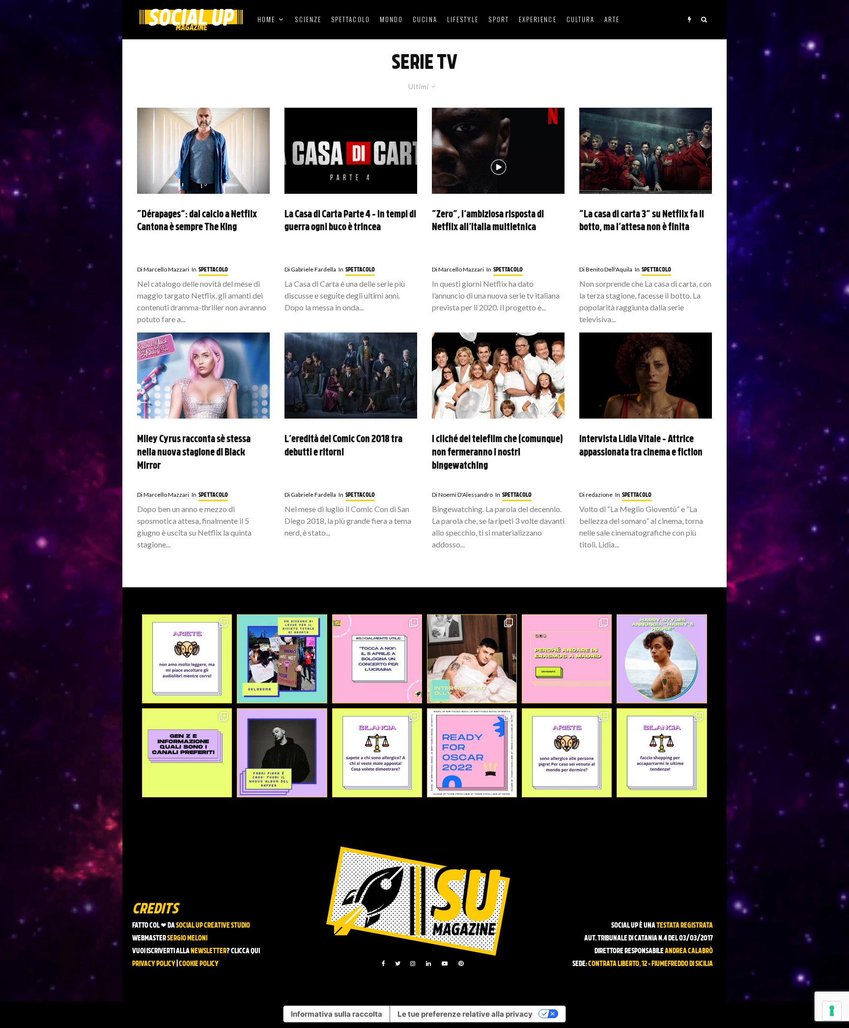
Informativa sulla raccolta (336, 1014)
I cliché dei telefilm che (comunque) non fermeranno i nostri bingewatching (497, 453)
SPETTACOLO (350, 19)
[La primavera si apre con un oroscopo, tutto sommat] (377, 752)
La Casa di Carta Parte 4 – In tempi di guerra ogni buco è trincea (350, 221)
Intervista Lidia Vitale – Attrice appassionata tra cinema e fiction (641, 446)
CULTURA (580, 19)
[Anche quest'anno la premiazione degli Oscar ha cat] (472, 752)
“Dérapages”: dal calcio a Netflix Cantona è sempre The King (197, 221)
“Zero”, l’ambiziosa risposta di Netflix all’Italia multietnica (488, 221)
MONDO (391, 19)
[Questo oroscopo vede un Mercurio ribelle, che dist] (187, 658)
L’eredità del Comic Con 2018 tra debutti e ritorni (343, 446)
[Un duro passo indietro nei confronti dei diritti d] (282, 658)
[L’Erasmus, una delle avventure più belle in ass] (567, 658)
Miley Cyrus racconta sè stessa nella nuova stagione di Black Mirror (194, 453)
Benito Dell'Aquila (605, 269)
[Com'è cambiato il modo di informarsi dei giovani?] (187, 752)
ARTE (612, 19)
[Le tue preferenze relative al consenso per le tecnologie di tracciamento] (831, 1010)
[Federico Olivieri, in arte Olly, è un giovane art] (472, 658)
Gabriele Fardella (310, 269)
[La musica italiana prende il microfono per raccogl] (377, 658)
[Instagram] (412, 964)
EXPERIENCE (538, 19)
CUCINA (425, 19)
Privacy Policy (153, 964)
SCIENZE (308, 19)
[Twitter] (397, 964)
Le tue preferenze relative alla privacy (465, 1014)
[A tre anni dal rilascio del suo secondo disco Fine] (662, 658)
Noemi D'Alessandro (462, 494)
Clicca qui (245, 951)
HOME (266, 19)
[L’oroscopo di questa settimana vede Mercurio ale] (662, 752)
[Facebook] (383, 964)
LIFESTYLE (463, 19)
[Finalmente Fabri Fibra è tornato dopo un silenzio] (282, 752)
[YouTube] (445, 964)
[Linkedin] (428, 964)
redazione (596, 494)
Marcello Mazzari (163, 269)
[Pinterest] (460, 964)
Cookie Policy (199, 964)
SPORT (498, 19)
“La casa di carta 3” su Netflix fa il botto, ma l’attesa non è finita (641, 221)
